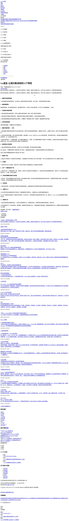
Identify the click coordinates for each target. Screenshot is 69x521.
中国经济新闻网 (45, 498)
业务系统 (6, 369)
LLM (5, 292)
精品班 (2, 6)
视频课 (2, 19)
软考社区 (3, 7)
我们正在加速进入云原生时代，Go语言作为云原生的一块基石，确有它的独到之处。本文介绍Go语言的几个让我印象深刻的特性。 (32, 221)
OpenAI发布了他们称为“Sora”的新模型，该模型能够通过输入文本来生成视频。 (19, 314)
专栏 (10, 24)
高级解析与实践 (7, 322)
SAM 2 (2, 292)
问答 (6, 24)
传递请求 (6, 341)
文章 (2, 24)
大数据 (2, 369)
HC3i (11, 456)
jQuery (2, 263)
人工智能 (4, 319)
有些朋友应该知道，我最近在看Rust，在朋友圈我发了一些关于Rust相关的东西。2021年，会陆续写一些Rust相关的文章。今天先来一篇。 (33, 393)
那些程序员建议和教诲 (9, 237)
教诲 (5, 245)
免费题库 (35, 20)
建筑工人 (6, 254)
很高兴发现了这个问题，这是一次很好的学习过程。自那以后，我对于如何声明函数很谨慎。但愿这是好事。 (26, 231)
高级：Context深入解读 (9, 333)
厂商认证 (21, 20)
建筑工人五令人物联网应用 (11, 247)
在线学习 (3, 22)
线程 (5, 359)
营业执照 (3, 492)
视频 (4, 67)
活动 (4, 73)
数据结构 (3, 236)
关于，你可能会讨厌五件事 (9, 381)
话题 (4, 68)
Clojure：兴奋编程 (7, 372)
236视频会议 (62, 498)
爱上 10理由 (6, 399)
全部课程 (3, 20)
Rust (1, 398)
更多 (7, 428)
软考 (9, 20)
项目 (5, 273)
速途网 (39, 498)
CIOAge (8, 456)
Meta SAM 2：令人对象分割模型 (11, 284)
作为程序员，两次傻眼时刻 (11, 265)
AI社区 (5, 70)
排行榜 (8, 19)
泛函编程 (6, 406)
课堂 (8, 24)
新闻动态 (5, 470)
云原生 (2, 211)
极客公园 (57, 498)
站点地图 (5, 471)
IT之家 (50, 498)
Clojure (2, 380)
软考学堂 (19, 19)
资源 (4, 24)
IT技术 (24, 20)
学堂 (2, 4)
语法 (5, 389)
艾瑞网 (32, 498)
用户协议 (5, 476)
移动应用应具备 (7, 303)
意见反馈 (5, 473)
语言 (3, 281)
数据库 (7, 273)
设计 (9, 406)
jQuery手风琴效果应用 (8, 255)
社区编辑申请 (4, 77)
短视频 (11, 19)
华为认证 (17, 20)
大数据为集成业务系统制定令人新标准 (12, 361)
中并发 (6, 274)
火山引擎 (18, 499)
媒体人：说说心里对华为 (10, 294)
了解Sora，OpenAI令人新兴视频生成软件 (13, 313)
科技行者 (24, 498)
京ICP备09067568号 (9, 484)
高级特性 (6, 330)
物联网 (2, 254)
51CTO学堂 (6, 462)
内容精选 (5, 65)
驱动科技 (20, 498)
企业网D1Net (7, 499)
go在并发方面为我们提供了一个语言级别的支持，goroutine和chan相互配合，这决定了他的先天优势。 (25, 276)
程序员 (2, 245)
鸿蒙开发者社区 (4, 12)
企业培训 (3, 11)
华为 (2, 302)
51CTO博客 (6, 459)
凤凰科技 (15, 498)
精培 (10, 462)
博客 (2, 3)
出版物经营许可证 (9, 492)
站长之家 (36, 498)
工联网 (53, 498)
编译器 (6, 236)
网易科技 (11, 498)
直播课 (15, 19)
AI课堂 (2, 14)
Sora (1, 319)
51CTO (5, 456)
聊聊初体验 (6, 351)
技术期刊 (5, 72)
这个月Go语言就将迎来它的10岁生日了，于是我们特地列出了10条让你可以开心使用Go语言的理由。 (25, 401)
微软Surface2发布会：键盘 (9, 343)
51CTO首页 (3, 1)
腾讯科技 (7, 498)
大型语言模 (8, 292)
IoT (9, 254)
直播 (12, 24)
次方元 (14, 499)
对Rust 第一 (5, 391)
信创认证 (12, 20)
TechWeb (28, 498)
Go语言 (5, 211)
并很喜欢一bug (8, 229)
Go (1, 281)
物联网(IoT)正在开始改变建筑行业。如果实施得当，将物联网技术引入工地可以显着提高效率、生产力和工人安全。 (28, 249)
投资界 (11, 499)
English (4, 474)
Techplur (14, 456)
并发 (5, 281)
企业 (9, 369)
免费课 (2, 9)
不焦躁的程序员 (15, 209)
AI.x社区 (23, 459)
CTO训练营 (18, 462)
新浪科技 (3, 498)
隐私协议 (5, 477)
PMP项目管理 (29, 20)
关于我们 (5, 468)
